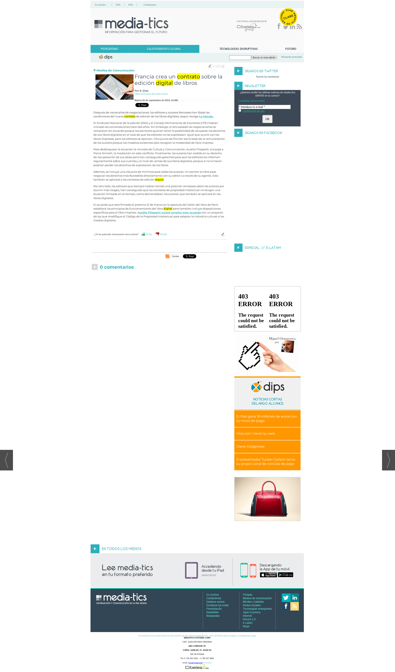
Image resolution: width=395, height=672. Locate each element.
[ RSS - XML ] (209, 636)
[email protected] (195, 663)
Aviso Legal (251, 636)
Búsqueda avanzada (291, 57)
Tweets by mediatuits (267, 76)
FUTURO (290, 48)
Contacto (207, 663)
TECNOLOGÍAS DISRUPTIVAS (239, 48)
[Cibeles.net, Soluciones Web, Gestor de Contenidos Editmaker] (197, 668)
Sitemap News (183, 636)
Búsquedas (197, 636)
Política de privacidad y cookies (230, 636)
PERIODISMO (109, 48)
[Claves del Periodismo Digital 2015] (267, 353)
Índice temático (168, 636)
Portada (142, 636)
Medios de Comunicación (115, 70)
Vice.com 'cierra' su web (255, 433)
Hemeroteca (153, 636)
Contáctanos (150, 5)
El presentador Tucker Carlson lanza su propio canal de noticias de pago (265, 461)
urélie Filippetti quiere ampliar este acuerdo (170, 212)
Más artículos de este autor (151, 93)
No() (163, 234)
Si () (148, 234)
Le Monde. (206, 116)
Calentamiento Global (164, 48)
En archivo (100, 5)
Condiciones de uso (253, 111)
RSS (130, 5)
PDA (118, 5)
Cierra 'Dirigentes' (250, 446)
